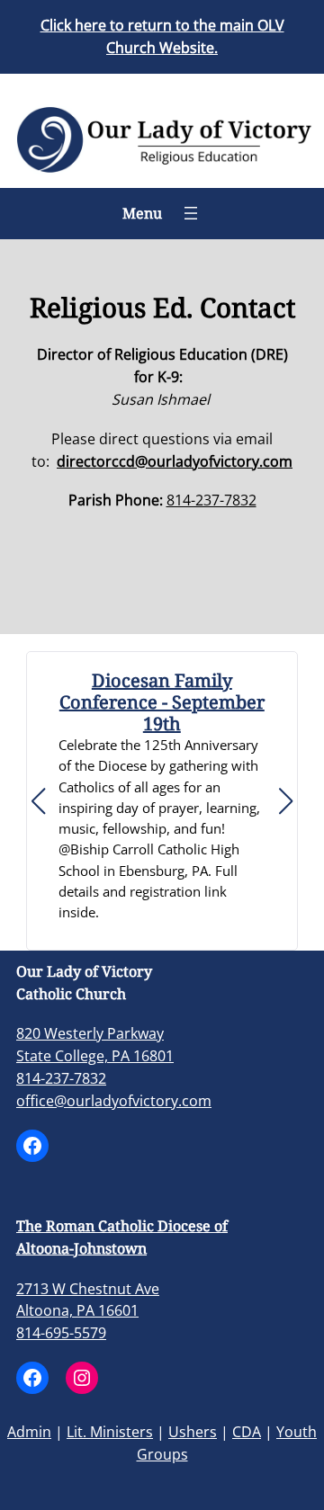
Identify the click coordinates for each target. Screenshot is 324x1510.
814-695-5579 (61, 1333)
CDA (246, 1432)
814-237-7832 (211, 500)
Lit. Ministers (110, 1432)
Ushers (192, 1432)
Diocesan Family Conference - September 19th (162, 702)
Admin (29, 1432)
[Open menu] (191, 213)
